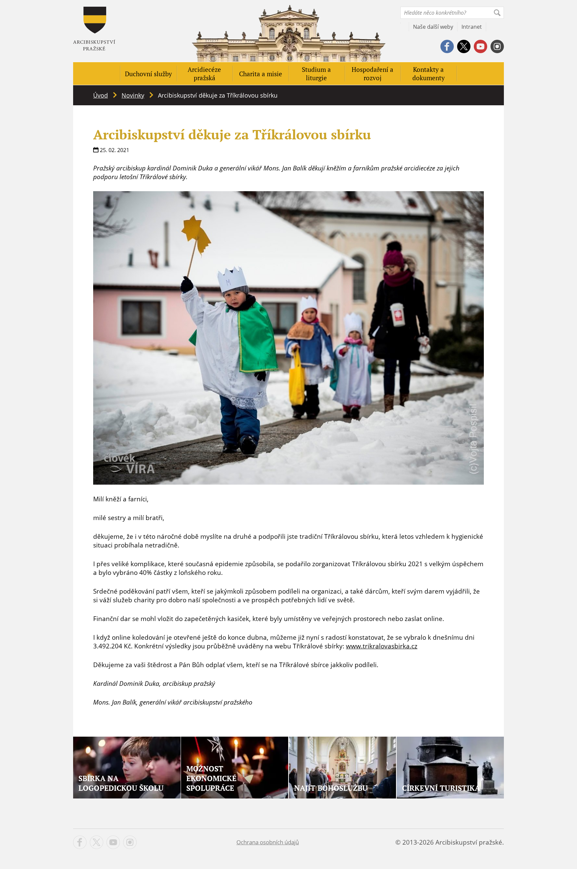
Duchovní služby (148, 74)
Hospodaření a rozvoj (372, 73)
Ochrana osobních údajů (267, 842)
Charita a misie (260, 74)
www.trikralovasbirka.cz (381, 646)
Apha (94, 28)
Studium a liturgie (316, 73)
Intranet (471, 26)
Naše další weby (433, 26)
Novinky (133, 95)
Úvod (100, 95)
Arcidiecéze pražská (204, 73)
